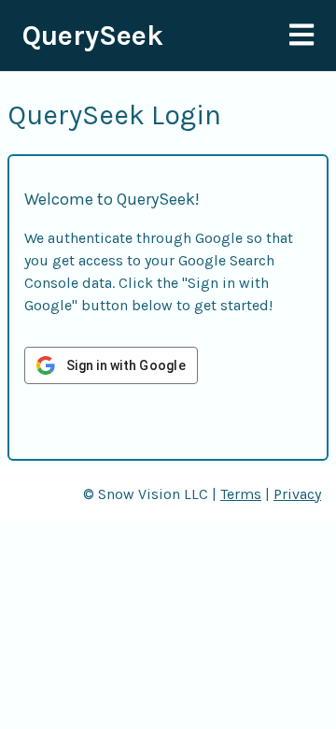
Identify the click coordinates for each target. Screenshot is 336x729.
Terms (240, 494)
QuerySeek (92, 35)
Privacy (297, 494)
